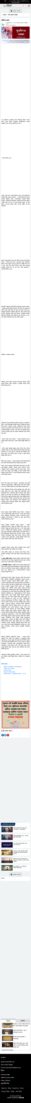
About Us (4, 1088)
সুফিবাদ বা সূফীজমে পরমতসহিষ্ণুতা (12, 667)
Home (22, 1088)
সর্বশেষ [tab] (8, 1021)
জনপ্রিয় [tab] (23, 1021)
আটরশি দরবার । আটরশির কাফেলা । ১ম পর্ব (15, 673)
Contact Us (15, 1088)
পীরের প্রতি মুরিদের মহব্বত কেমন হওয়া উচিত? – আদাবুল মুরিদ (20, 828)
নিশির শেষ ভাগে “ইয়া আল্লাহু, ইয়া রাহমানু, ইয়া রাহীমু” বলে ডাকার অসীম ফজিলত (21, 860)
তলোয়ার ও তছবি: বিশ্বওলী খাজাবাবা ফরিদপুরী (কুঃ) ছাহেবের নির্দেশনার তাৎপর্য (20, 852)
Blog (9, 1088)
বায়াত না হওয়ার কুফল (9, 672)
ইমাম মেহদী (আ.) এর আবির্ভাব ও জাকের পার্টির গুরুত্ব (20, 867)
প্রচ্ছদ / (5, 15)
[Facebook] (2, 735)
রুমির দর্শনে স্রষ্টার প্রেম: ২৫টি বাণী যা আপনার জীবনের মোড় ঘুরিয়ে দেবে (20, 1045)
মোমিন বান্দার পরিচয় (9, 668)
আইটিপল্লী (21, 1098)
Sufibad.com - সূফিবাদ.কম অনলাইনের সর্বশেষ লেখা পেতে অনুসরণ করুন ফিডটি (15, 41)
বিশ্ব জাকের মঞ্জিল (13, 15)
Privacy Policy (5, 1091)
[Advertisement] (15, 59)
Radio (12, 1091)
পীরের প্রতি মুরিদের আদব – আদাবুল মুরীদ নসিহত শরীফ (20, 836)
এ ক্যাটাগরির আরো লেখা (8, 824)
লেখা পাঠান (19, 1091)
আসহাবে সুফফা (7, 670)
